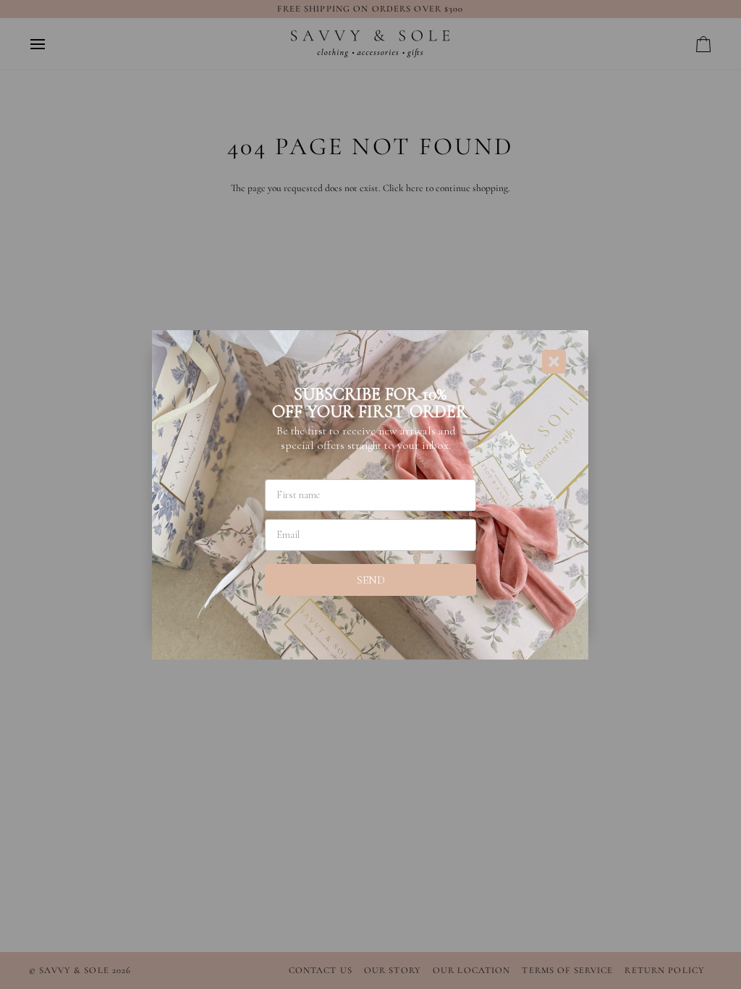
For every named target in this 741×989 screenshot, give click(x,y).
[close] (554, 362)
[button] (370, 580)
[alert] (370, 494)
